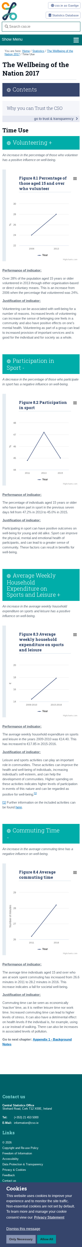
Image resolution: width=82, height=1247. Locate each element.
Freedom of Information (17, 1153)
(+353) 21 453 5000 (26, 1117)
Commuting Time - (33, 833)
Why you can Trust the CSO (35, 108)
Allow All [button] (46, 1239)
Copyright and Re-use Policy (20, 1148)
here (19, 807)
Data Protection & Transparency (22, 1164)
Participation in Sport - (30, 364)
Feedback (8, 1175)
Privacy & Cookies (14, 1169)
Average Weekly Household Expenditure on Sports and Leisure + (33, 585)
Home (26, 51)
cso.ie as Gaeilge (66, 5)
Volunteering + (32, 142)
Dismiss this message (23, 1229)
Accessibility (10, 1159)
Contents (25, 89)
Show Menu (12, 39)
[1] (35, 793)
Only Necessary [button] (21, 1239)
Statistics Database (65, 15)
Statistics (38, 51)
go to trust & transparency (54, 119)
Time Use (28, 54)
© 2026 (7, 1142)
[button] (49, 1217)
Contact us (9, 1180)
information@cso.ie (26, 1122)
